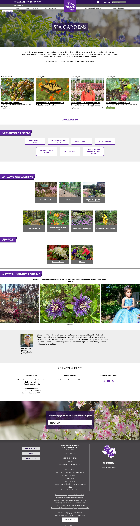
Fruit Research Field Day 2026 (118, 102)
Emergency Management (77, 497)
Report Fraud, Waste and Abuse (75, 505)
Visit (31, 453)
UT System (82, 500)
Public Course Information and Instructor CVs (70, 472)
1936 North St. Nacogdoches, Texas (70, 464)
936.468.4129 (33, 382)
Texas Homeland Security (78, 502)
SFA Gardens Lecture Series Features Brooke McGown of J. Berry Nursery (85, 103)
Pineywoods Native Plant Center (55, 107)
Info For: (107, 2)
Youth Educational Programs (92, 8)
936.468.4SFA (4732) (70, 458)
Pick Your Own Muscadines (11, 102)
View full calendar (70, 120)
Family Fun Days (81, 141)
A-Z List (70, 487)
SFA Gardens (18, 5)
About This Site (70, 525)
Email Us (70, 461)
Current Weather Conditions (70, 490)
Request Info (31, 448)
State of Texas (57, 502)
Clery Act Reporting (56, 508)
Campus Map (70, 478)
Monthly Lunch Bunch (46, 151)
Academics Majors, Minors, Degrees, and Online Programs (70, 515)
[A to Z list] (98, 2)
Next (138, 87)
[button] (68, 324)
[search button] (89, 422)
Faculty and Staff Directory (69, 475)
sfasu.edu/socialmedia (109, 468)
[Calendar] (89, 2)
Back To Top (70, 519)
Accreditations (70, 481)
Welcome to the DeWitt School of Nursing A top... (70, 512)
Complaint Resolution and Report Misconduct (66, 500)
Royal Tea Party (70, 151)
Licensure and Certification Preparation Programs (70, 484)
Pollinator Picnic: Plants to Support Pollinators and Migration (50, 103)
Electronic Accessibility (61, 495)
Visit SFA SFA (70, 514)
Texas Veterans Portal (61, 505)
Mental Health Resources (62, 497)
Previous (1, 87)
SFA (4, 11)
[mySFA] (93, 2)
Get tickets (111, 108)
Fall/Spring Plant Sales (58, 141)
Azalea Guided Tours (35, 141)
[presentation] (3, 303)
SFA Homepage (70, 469)
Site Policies (85, 508)
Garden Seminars (105, 141)
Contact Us (31, 459)
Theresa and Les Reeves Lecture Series (93, 151)
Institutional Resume (67, 508)
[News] (86, 2)
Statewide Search (66, 502)
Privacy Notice (78, 508)
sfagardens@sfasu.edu (31, 384)
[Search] (101, 2)
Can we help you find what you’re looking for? (70, 415)
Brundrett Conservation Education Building (90, 107)
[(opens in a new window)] (104, 381)
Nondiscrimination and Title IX (76, 495)
